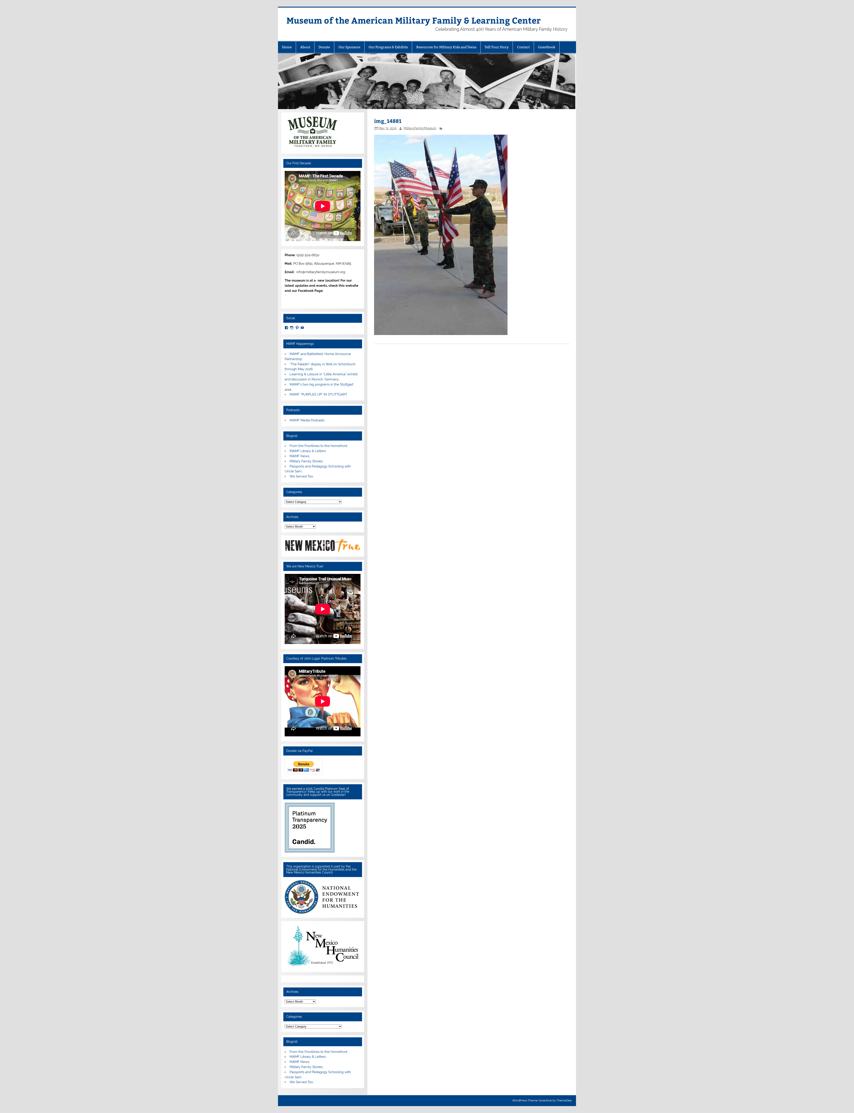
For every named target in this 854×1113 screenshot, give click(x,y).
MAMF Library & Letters (308, 451)
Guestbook (546, 47)
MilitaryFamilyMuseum (420, 128)
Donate (324, 47)
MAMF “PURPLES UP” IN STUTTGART (318, 394)
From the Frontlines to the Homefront (318, 446)
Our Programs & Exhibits (388, 47)
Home (287, 47)
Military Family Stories (306, 461)
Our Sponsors (349, 47)
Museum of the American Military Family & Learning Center (413, 20)
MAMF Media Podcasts (307, 420)
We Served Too (301, 476)
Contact (523, 47)
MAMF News (299, 456)
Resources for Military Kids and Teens (446, 47)
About (305, 47)
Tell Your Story (497, 47)
